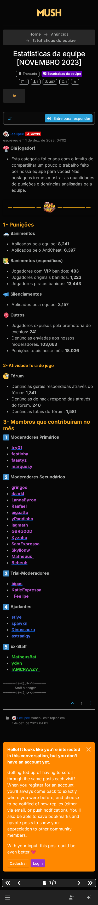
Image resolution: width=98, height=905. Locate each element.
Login (38, 863)
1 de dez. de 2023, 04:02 (45, 140)
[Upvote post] (72, 703)
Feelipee (16, 134)
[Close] (88, 749)
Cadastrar (18, 863)
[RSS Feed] (75, 82)
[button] (7, 897)
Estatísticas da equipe (64, 74)
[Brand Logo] (49, 12)
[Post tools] (90, 703)
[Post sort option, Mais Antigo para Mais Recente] (10, 118)
